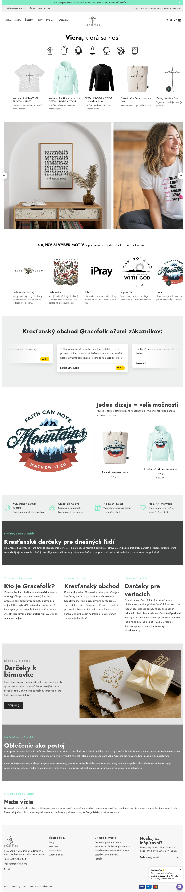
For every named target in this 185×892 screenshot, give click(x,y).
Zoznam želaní (56, 854)
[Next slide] (168, 89)
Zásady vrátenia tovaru (106, 854)
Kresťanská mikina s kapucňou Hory (160, 471)
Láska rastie (55, 292)
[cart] (179, 20)
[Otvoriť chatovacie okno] (179, 887)
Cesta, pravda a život (167, 98)
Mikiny (17, 20)
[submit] (178, 857)
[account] (171, 20)
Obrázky (63, 20)
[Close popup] (180, 869)
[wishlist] (175, 20)
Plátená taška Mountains (115, 472)
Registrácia (55, 850)
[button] (181, 175)
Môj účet (53, 846)
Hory (159, 292)
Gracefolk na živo (68, 504)
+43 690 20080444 (15, 859)
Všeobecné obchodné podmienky (112, 846)
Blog (51, 842)
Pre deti (50, 20)
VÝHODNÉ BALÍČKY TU (120, 2)
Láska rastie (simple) (23, 292)
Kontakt (98, 858)
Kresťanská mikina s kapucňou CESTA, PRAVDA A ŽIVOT (64, 100)
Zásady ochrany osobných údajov (112, 850)
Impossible (126, 292)
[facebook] (4, 868)
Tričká (7, 20)
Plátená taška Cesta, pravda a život (136, 100)
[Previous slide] (16, 89)
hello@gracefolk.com (17, 8)
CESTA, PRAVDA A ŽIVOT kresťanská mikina (98, 100)
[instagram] (9, 868)
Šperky (29, 20)
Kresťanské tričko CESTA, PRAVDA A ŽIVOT (26, 100)
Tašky (39, 20)
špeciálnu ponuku (134, 626)
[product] (115, 446)
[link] (47, 441)
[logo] (92, 20)
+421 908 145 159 (41, 8)
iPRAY (88, 292)
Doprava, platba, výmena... (109, 842)
